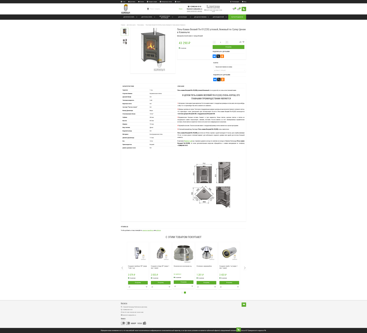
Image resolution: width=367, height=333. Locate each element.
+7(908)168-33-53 (195, 6)
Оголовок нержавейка (204, 266)
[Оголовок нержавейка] (206, 253)
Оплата (142, 1)
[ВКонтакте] (214, 56)
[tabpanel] (229, 265)
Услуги (178, 1)
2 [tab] (185, 293)
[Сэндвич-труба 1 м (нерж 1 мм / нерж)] (229, 253)
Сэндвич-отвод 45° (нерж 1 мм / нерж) (160, 267)
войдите (158, 230)
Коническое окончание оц (183, 266)
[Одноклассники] (222, 56)
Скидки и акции (152, 1)
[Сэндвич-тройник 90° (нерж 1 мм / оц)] (138, 253)
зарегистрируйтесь (148, 230)
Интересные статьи (166, 1)
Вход (244, 1)
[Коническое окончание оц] (183, 253)
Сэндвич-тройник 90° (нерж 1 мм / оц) (137, 267)
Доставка (132, 1)
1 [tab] (182, 293)
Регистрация (235, 1)
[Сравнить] (240, 42)
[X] (218, 56)
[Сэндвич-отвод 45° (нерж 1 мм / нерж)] (161, 253)
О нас (123, 1)
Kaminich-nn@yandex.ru (194, 9)
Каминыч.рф (188, 141)
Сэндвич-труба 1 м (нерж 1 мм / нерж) (228, 267)
